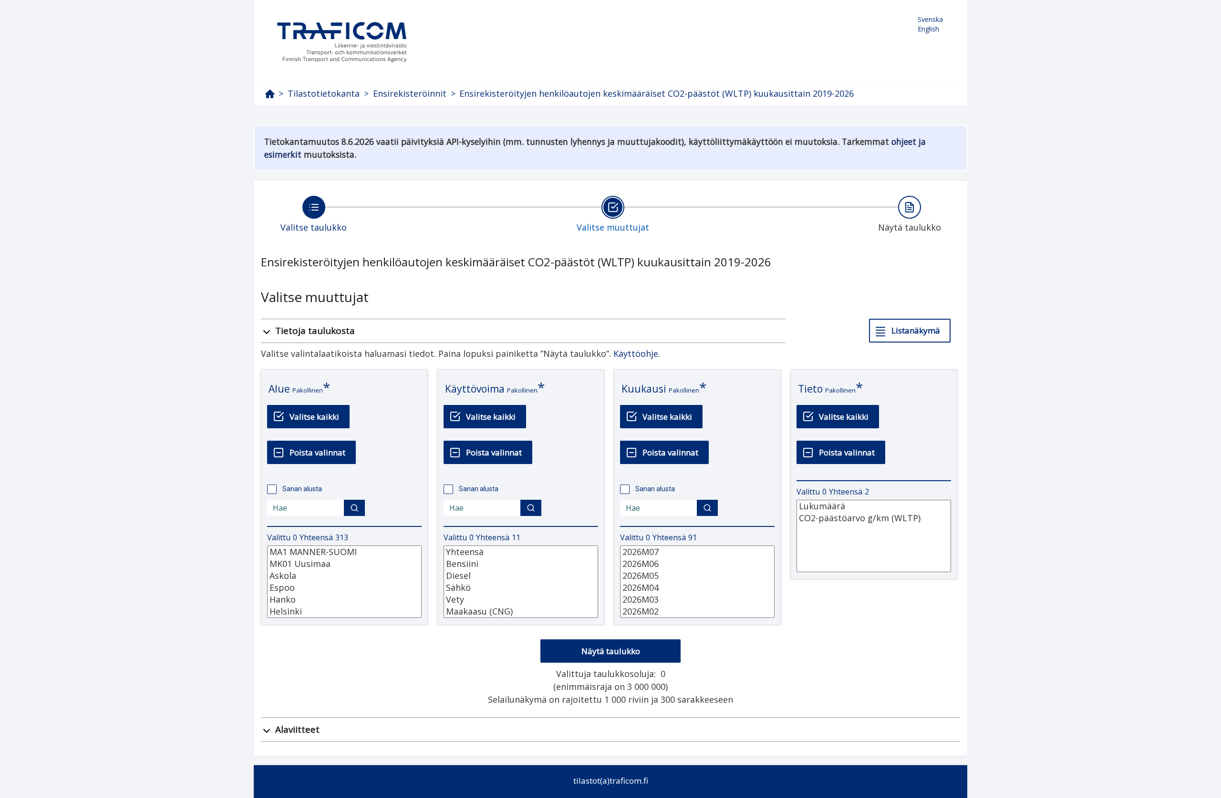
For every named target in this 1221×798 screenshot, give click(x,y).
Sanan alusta (302, 489)
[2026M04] (697, 588)
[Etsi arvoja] (354, 508)
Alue (279, 388)
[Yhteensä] (521, 552)
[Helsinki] (344, 611)
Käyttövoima (475, 388)
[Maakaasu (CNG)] (521, 611)
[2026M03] (697, 600)
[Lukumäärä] (874, 506)
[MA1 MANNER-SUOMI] (344, 552)
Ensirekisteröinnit (409, 93)
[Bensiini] (521, 564)
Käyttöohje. (636, 353)
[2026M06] (697, 564)
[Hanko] (344, 600)
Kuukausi (643, 388)
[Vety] (521, 600)
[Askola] (344, 576)
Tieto (810, 388)
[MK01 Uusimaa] (344, 564)
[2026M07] (697, 552)
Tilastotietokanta (324, 93)
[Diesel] (521, 576)
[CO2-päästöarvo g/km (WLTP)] (874, 518)
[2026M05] (697, 576)
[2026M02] (697, 611)
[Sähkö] (521, 588)
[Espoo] (344, 588)
